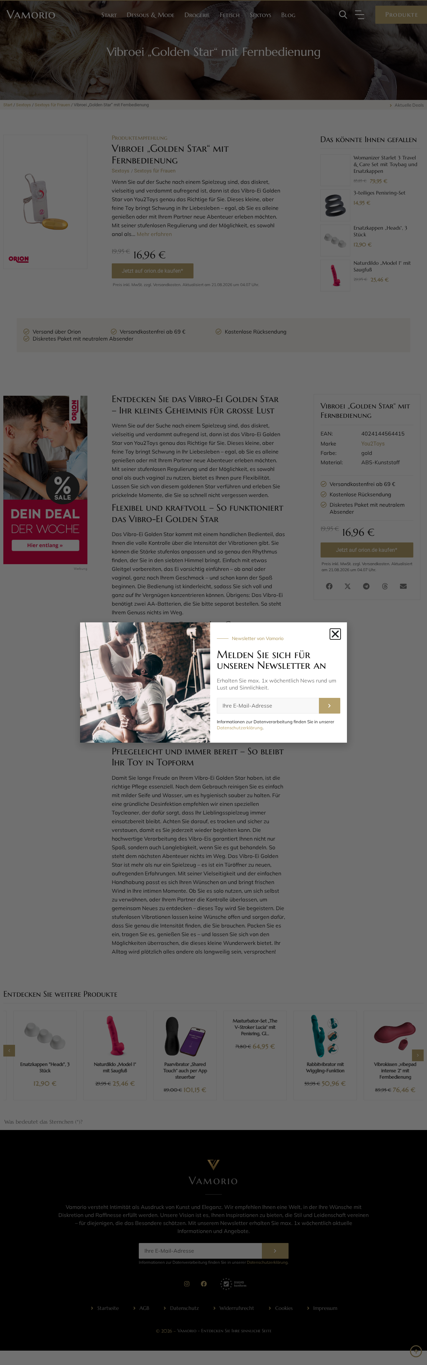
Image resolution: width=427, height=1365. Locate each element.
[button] (335, 634)
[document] (213, 682)
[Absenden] (329, 706)
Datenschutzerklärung (240, 727)
